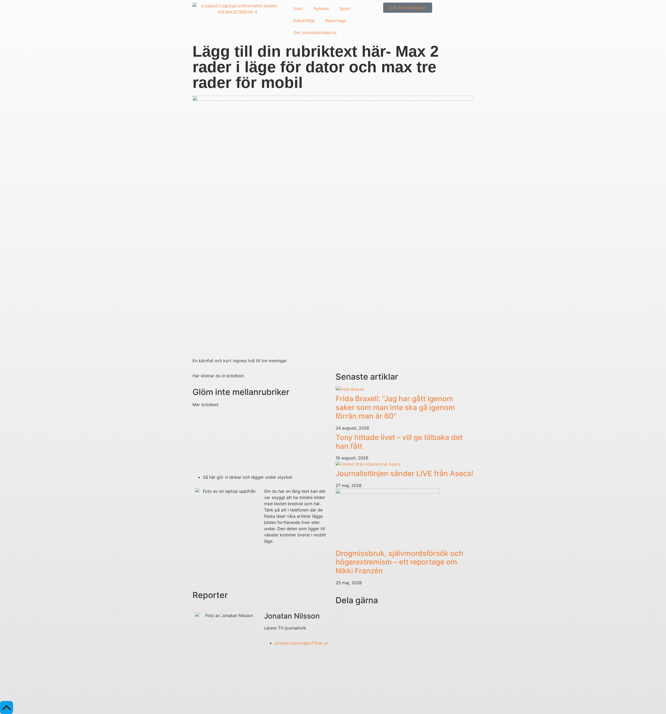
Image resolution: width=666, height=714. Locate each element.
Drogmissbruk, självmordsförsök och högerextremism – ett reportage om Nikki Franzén (399, 562)
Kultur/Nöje (304, 20)
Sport (345, 8)
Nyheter (321, 8)
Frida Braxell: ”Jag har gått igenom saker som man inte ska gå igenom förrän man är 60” (395, 407)
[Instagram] (199, 690)
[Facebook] (227, 690)
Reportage (335, 20)
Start (298, 8)
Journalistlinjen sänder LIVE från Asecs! (404, 473)
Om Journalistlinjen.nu (314, 32)
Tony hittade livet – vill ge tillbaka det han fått (399, 442)
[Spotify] (241, 690)
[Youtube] (213, 690)
